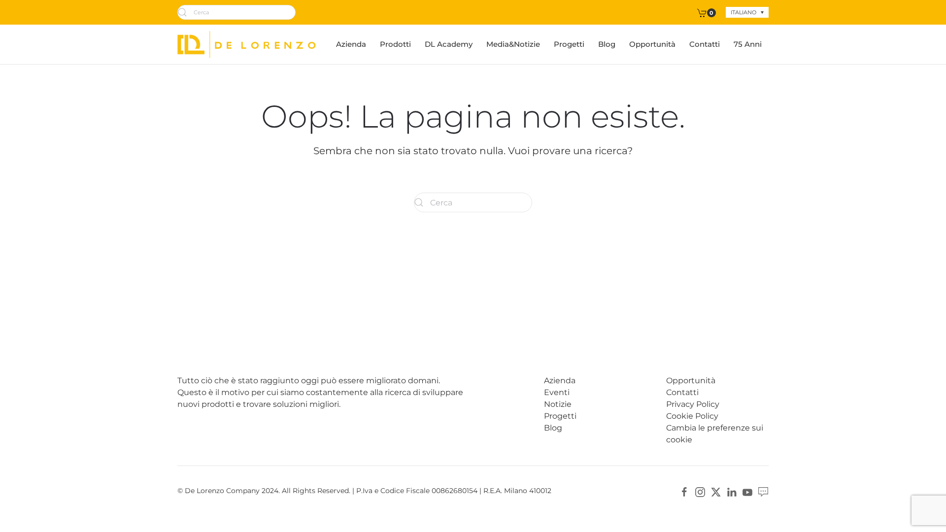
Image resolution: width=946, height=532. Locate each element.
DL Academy (449, 44)
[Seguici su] (763, 491)
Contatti (704, 44)
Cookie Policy (692, 416)
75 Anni (748, 44)
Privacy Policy (692, 404)
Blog (606, 44)
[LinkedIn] (731, 491)
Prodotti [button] (395, 44)
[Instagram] (700, 491)
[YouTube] (747, 491)
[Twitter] (715, 491)
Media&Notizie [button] (513, 44)
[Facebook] (684, 491)
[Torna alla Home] (246, 44)
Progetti (569, 44)
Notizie (558, 404)
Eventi (557, 392)
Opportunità (652, 44)
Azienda (351, 44)
